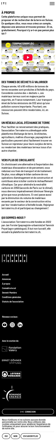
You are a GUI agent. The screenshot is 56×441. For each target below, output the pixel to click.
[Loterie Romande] (11, 374)
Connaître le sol (9, 288)
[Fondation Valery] (11, 349)
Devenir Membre (9, 292)
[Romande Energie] (11, 393)
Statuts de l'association (13, 301)
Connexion (30, 411)
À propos (6, 283)
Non (15, 436)
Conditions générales (11, 297)
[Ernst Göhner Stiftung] (11, 361)
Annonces (6, 279)
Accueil (5, 274)
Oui (6, 436)
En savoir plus (30, 436)
